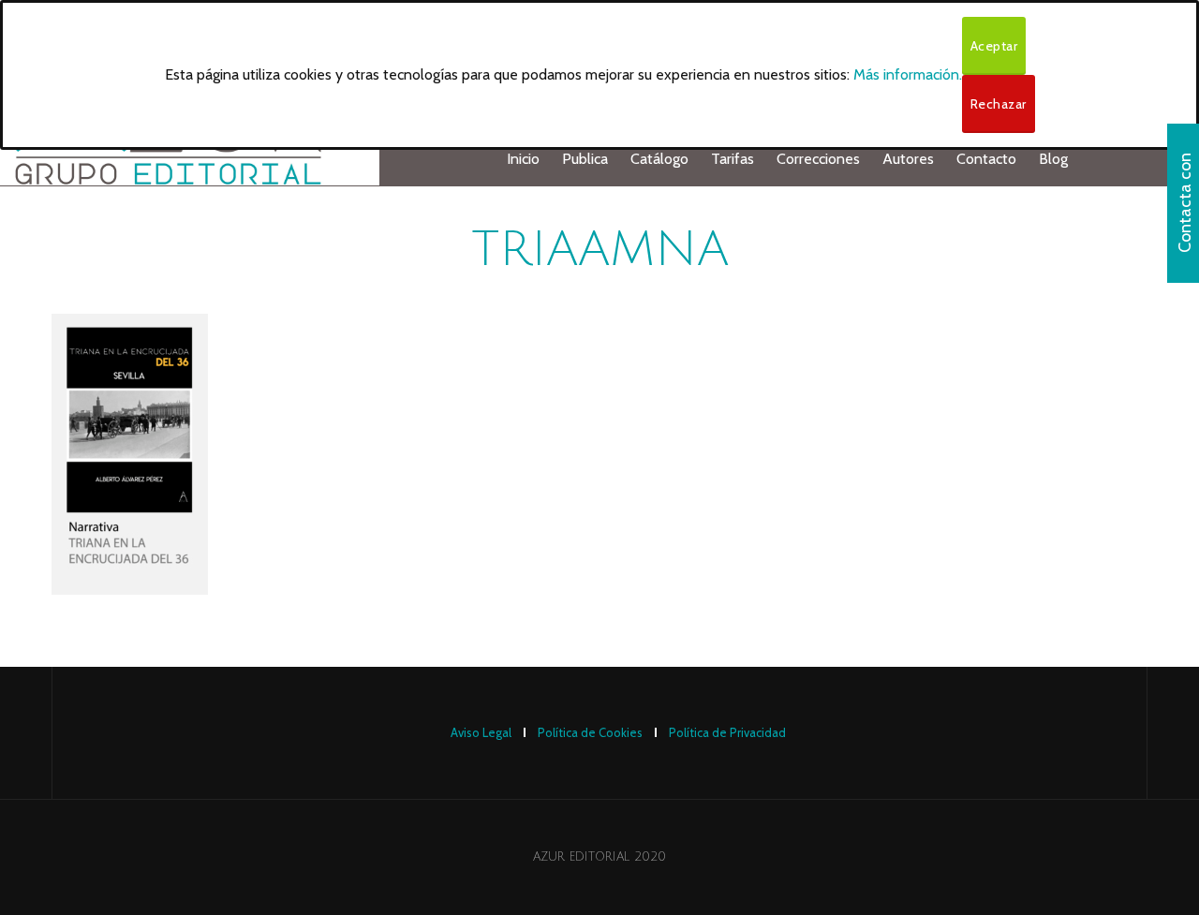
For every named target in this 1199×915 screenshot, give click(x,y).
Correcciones (818, 159)
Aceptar (994, 45)
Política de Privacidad (727, 732)
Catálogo (659, 159)
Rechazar (998, 104)
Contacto (986, 159)
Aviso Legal (481, 732)
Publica (585, 159)
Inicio (523, 159)
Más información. (907, 74)
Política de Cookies (590, 732)
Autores (908, 159)
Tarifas (732, 159)
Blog (1053, 159)
